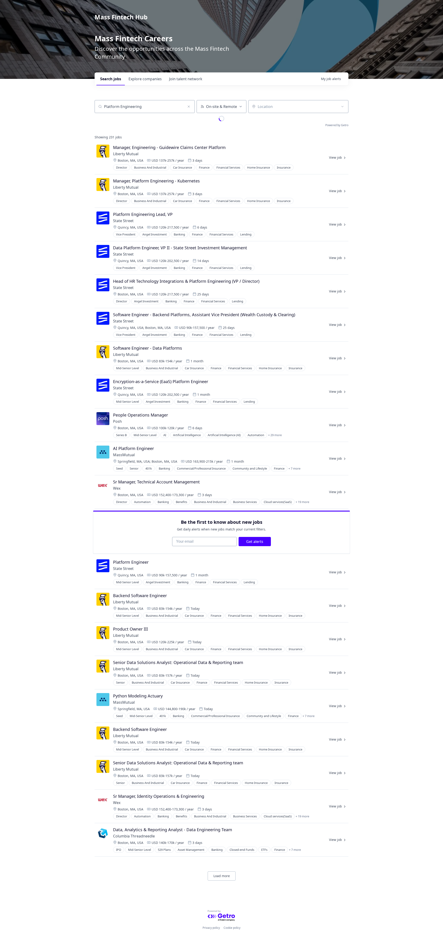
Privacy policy (211, 928)
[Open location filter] (342, 106)
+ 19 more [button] (302, 502)
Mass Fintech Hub (121, 17)
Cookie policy (232, 928)
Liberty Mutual (125, 153)
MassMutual (124, 454)
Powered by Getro (336, 125)
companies (145, 78)
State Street (123, 220)
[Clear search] (189, 106)
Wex (116, 488)
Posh (117, 421)
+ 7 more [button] (294, 468)
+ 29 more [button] (275, 435)
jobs (110, 78)
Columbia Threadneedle (134, 836)
